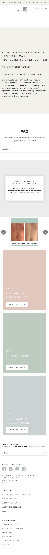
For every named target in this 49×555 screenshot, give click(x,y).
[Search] (37, 10)
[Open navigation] (4, 10)
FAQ (4, 511)
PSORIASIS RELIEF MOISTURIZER (24, 243)
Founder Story (9, 499)
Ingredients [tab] (6, 149)
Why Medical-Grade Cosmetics (17, 495)
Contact (6, 545)
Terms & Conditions (11, 540)
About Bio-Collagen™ (12, 507)
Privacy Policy (9, 536)
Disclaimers (8, 532)
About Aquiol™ (9, 503)
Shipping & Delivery (11, 524)
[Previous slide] (3, 232)
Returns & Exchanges (12, 528)
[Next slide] (45, 232)
